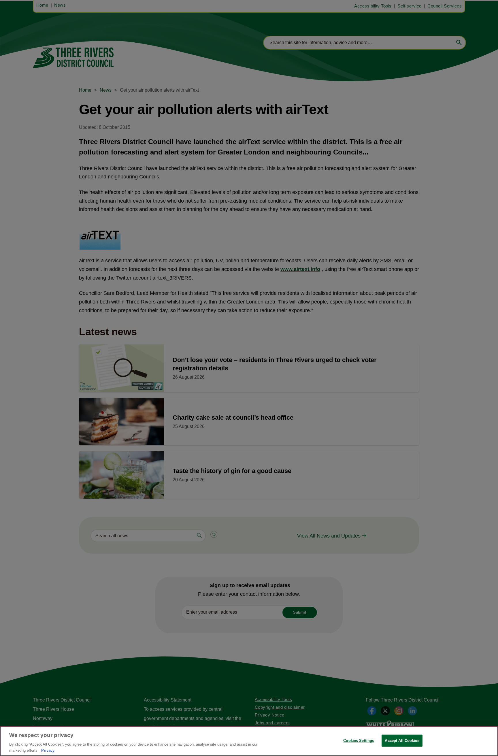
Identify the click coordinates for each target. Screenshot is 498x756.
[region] (249, 741)
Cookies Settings (358, 740)
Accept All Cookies (402, 740)
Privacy (47, 750)
